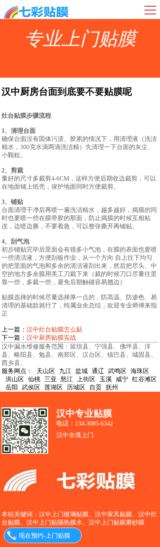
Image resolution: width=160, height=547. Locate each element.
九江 (65, 371)
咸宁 (122, 379)
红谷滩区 (144, 379)
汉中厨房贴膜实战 (51, 337)
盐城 (81, 371)
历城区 (76, 387)
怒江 (67, 379)
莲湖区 (53, 387)
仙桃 (34, 379)
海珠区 (139, 371)
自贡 (95, 387)
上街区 (86, 379)
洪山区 (14, 379)
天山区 (46, 371)
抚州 (112, 387)
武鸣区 (117, 371)
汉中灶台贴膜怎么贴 (54, 329)
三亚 (50, 379)
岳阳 (11, 387)
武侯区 (31, 387)
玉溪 (105, 379)
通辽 (98, 371)
